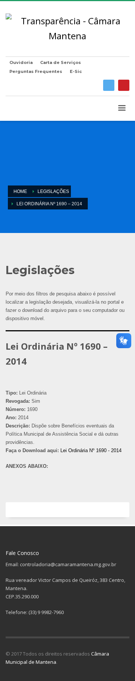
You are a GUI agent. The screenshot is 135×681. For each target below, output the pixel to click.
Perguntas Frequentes (35, 71)
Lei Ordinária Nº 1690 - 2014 (91, 450)
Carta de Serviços (60, 62)
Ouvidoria (21, 62)
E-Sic (76, 71)
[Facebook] (108, 85)
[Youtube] (123, 85)
